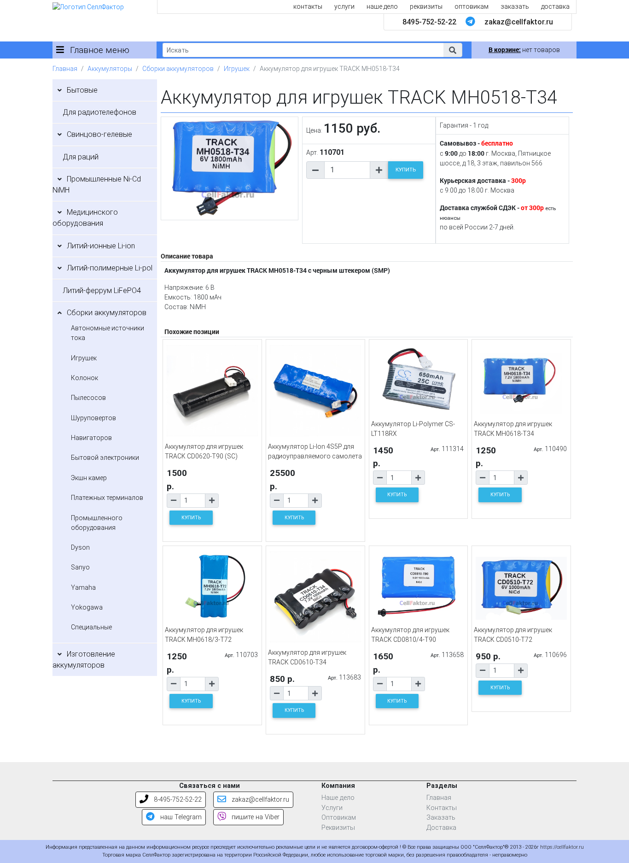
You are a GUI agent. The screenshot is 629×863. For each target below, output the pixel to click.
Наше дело (338, 798)
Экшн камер (89, 477)
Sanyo (80, 567)
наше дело (382, 6)
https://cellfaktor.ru (562, 847)
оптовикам (471, 6)
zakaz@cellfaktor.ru (518, 22)
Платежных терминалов (107, 497)
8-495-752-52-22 (177, 800)
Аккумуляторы (109, 68)
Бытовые (82, 90)
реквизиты (426, 6)
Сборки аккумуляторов (178, 68)
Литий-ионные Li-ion (101, 245)
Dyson (80, 547)
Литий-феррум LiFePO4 (102, 290)
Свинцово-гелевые (99, 134)
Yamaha (83, 587)
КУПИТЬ (406, 170)
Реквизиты (338, 828)
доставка (555, 6)
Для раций (81, 157)
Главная (64, 68)
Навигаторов (91, 437)
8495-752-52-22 (429, 22)
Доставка (441, 828)
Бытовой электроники (105, 457)
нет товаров (524, 49)
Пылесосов (88, 397)
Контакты (441, 808)
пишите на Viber (255, 817)
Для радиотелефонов (99, 112)
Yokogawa (87, 607)
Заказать (440, 818)
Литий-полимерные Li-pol (109, 268)
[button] (452, 50)
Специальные (91, 627)
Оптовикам (338, 818)
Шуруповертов (93, 418)
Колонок (84, 378)
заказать (515, 6)
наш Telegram (180, 817)
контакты (307, 6)
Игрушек (237, 68)
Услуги (332, 808)
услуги (344, 6)
